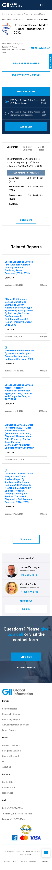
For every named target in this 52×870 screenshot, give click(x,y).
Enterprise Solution (11, 750)
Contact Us (26, 656)
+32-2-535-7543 (28, 575)
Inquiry (26, 609)
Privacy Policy (10, 861)
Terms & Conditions (28, 861)
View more (26, 539)
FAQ (4, 761)
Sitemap (44, 861)
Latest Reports (9, 730)
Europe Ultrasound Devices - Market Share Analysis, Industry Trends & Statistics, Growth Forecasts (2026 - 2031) (19, 267)
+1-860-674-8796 (29, 592)
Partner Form (8, 787)
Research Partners (11, 745)
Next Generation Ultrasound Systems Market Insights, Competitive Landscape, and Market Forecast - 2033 (19, 355)
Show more (26, 219)
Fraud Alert (7, 793)
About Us (6, 767)
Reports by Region (11, 719)
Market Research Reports (20, 14)
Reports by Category (12, 714)
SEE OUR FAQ (26, 601)
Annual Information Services (15, 724)
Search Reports (9, 708)
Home (4, 14)
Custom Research (10, 756)
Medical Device (39, 14)
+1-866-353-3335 (26, 667)
